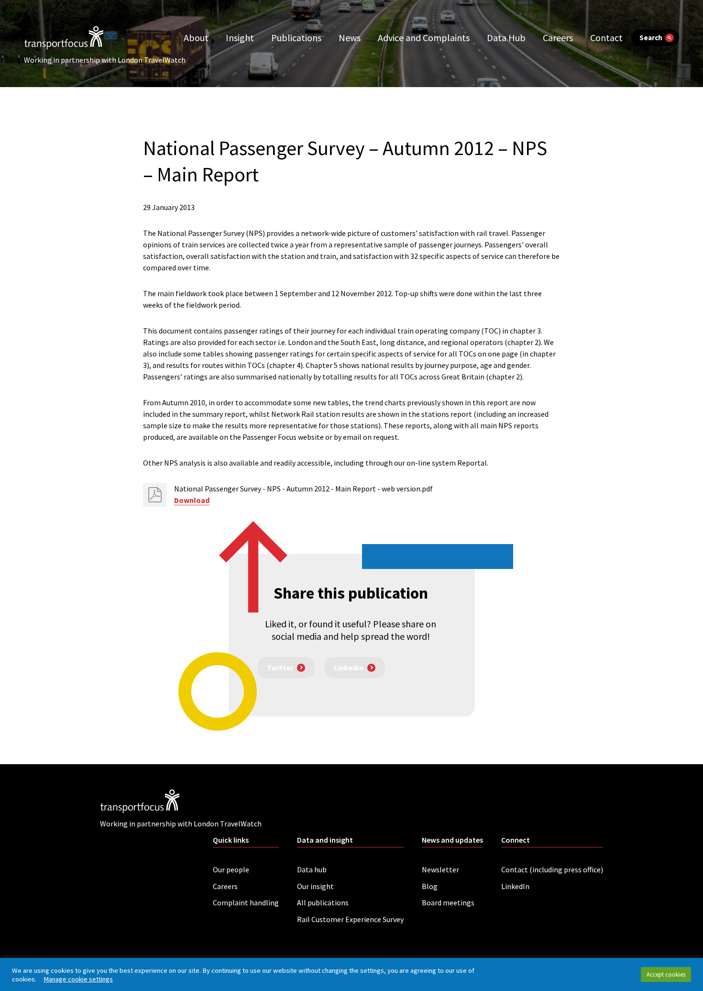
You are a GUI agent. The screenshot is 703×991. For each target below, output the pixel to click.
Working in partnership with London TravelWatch (105, 60)
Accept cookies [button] (666, 974)
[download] (155, 495)
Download (191, 500)
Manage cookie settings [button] (78, 979)
